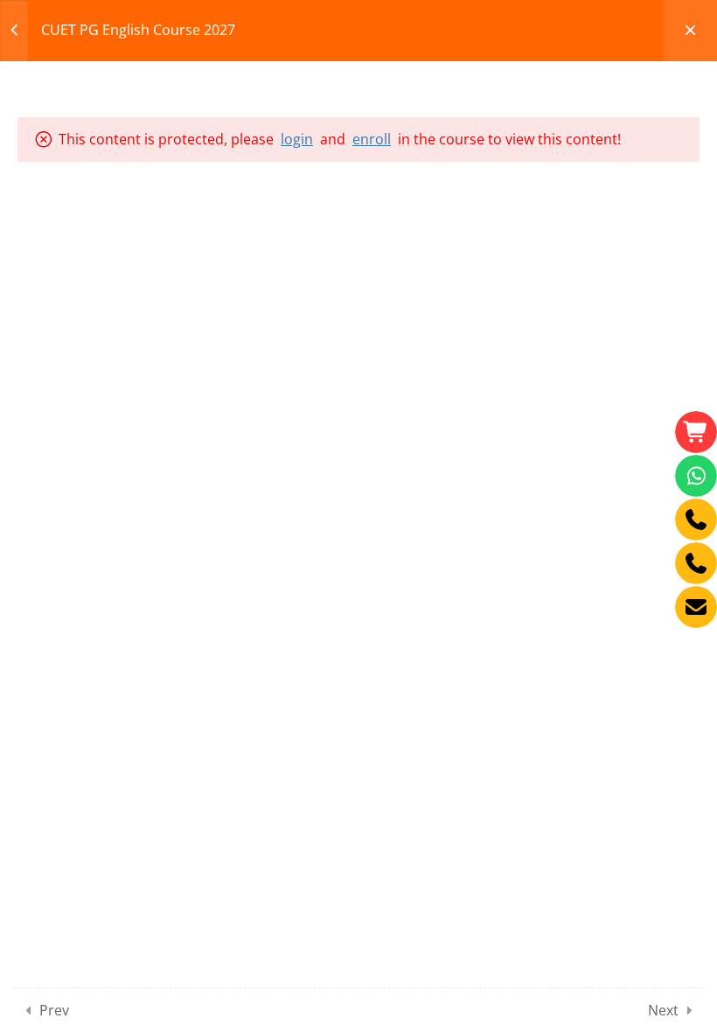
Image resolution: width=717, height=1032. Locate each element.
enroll (371, 139)
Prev (54, 1010)
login (297, 139)
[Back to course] (690, 30)
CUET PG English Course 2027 (138, 29)
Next (663, 1010)
